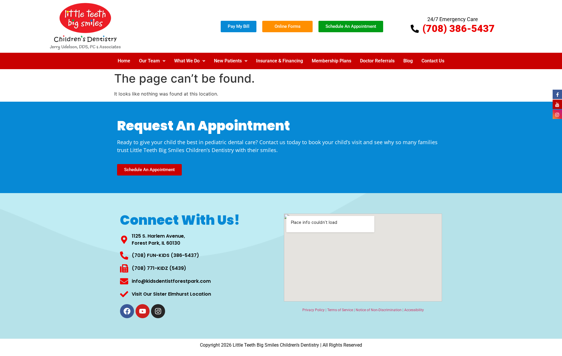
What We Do (187, 61)
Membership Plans (331, 61)
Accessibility (414, 310)
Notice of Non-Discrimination (379, 310)
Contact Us (433, 61)
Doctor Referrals (377, 61)
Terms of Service (340, 310)
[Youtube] (143, 311)
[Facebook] (127, 311)
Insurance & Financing (279, 61)
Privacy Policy (313, 310)
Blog (408, 61)
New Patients (228, 61)
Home (124, 61)
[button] (152, 61)
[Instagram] (158, 311)
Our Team (149, 61)
